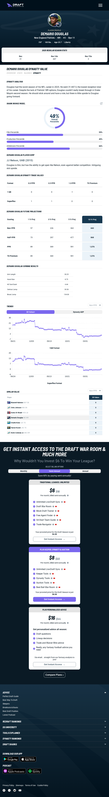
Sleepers (6, 704)
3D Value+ (30, 312)
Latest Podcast (9, 715)
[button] (64, 502)
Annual (85, 471)
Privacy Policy (8, 785)
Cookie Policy (42, 785)
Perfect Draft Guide (10, 696)
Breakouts (7, 707)
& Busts (15, 707)
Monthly (23, 471)
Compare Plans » (54, 674)
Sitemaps (19, 785)
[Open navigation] (100, 5)
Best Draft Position (10, 711)
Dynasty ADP (78, 312)
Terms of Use (30, 785)
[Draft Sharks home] (15, 5)
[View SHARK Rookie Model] (101, 103)
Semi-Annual (54, 471)
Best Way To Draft (10, 700)
